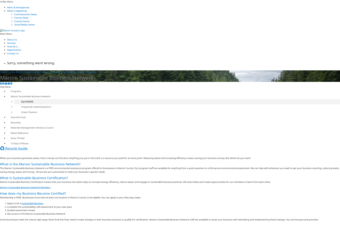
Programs (91, 72)
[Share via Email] (6, 83)
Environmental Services (36, 72)
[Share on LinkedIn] (11, 83)
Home (3, 72)
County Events (22, 21)
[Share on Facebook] (3, 83)
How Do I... (12, 46)
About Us (12, 39)
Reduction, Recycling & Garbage (67, 72)
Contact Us (13, 53)
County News (21, 17)
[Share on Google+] (9, 83)
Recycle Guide (16, 148)
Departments (14, 49)
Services (11, 43)
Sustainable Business (32, 203)
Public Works (15, 72)
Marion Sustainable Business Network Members (25, 187)
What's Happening (17, 10)
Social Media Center (24, 24)
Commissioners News (25, 14)
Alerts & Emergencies (18, 7)
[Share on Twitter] (1, 83)
